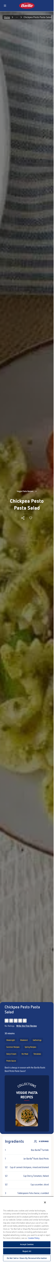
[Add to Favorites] (31, 518)
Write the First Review (26, 1026)
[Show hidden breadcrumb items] (6, 17)
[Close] (45, 1202)
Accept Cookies (27, 1244)
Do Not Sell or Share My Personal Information (27, 1258)
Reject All (27, 1251)
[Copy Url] (23, 518)
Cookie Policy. (34, 1238)
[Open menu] (4, 5)
